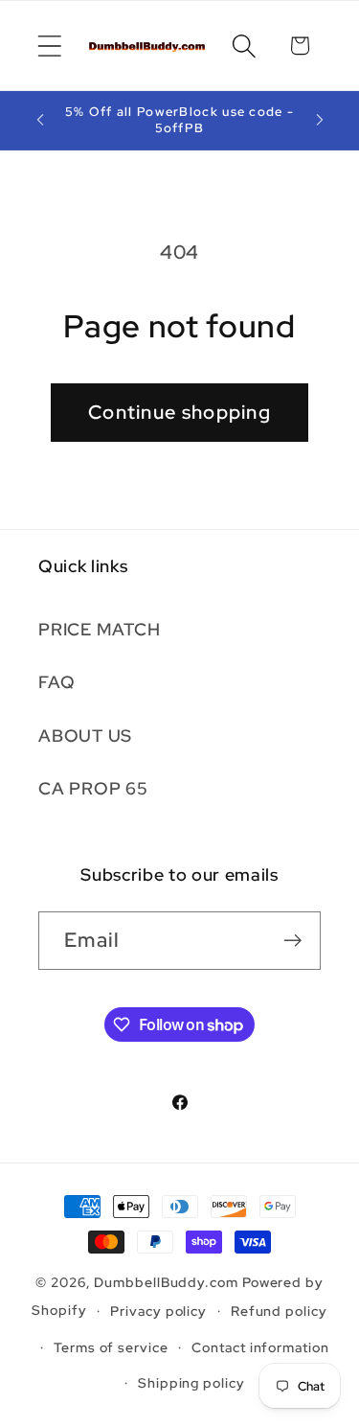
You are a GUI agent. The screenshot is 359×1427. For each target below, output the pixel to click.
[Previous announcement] (40, 120)
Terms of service (111, 1347)
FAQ (56, 682)
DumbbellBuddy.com (165, 1282)
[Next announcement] (320, 120)
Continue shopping (179, 412)
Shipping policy (191, 1382)
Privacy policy (158, 1310)
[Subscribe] (292, 940)
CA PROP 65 (93, 788)
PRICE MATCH (99, 629)
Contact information (259, 1347)
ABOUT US (85, 736)
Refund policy (279, 1310)
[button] (49, 45)
